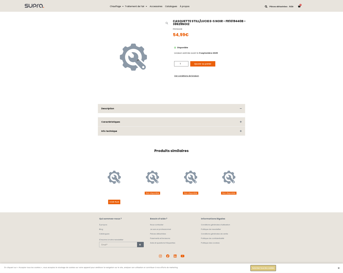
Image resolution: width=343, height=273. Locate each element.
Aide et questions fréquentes (162, 243)
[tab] (171, 108)
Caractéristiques (110, 121)
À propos (103, 224)
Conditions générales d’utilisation (215, 224)
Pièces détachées (278, 6)
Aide (291, 6)
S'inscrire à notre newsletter (111, 240)
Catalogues (104, 234)
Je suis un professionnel (160, 229)
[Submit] (140, 244)
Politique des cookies (210, 243)
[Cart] (299, 6)
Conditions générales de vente (214, 234)
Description (107, 108)
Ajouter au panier (202, 64)
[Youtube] (182, 256)
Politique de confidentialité (212, 238)
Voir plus (114, 202)
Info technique (109, 131)
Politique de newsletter (211, 229)
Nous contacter (156, 224)
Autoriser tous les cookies (263, 268)
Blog (101, 229)
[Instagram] (160, 256)
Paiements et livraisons (160, 238)
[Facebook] (167, 256)
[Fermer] (339, 268)
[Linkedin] (175, 256)
